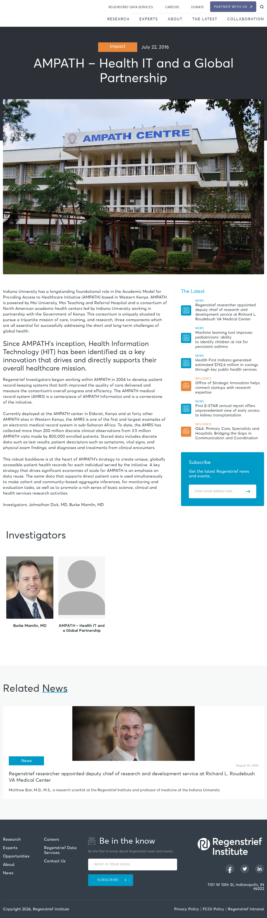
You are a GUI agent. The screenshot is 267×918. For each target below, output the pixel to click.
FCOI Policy (213, 909)
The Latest (204, 19)
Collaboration (245, 19)
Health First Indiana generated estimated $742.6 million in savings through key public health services (226, 365)
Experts (148, 19)
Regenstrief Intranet (246, 909)
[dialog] (262, 7)
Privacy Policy (186, 909)
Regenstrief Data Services (130, 7)
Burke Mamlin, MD (30, 625)
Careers (172, 7)
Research (118, 19)
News (8, 873)
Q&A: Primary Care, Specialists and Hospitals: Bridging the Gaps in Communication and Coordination (227, 433)
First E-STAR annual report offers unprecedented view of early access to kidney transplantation (227, 410)
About (175, 19)
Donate (197, 7)
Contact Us (54, 861)
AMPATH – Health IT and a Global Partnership (82, 628)
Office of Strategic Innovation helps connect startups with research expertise (227, 387)
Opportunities (16, 856)
